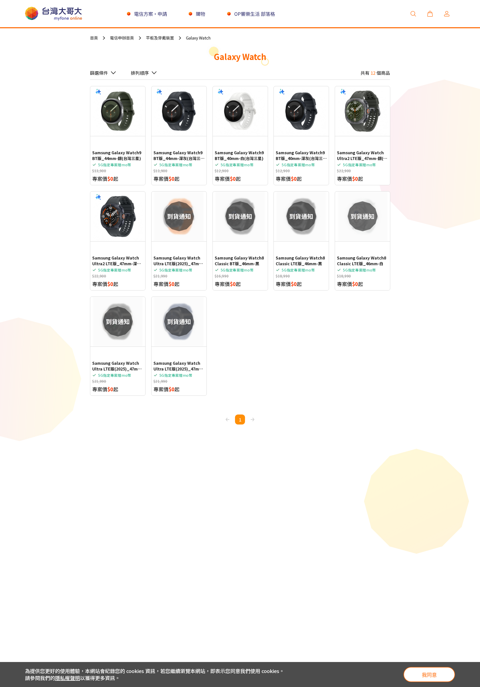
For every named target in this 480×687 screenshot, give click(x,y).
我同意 (429, 674)
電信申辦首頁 (122, 38)
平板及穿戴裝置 (160, 38)
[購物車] (430, 14)
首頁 (94, 38)
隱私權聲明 (67, 678)
